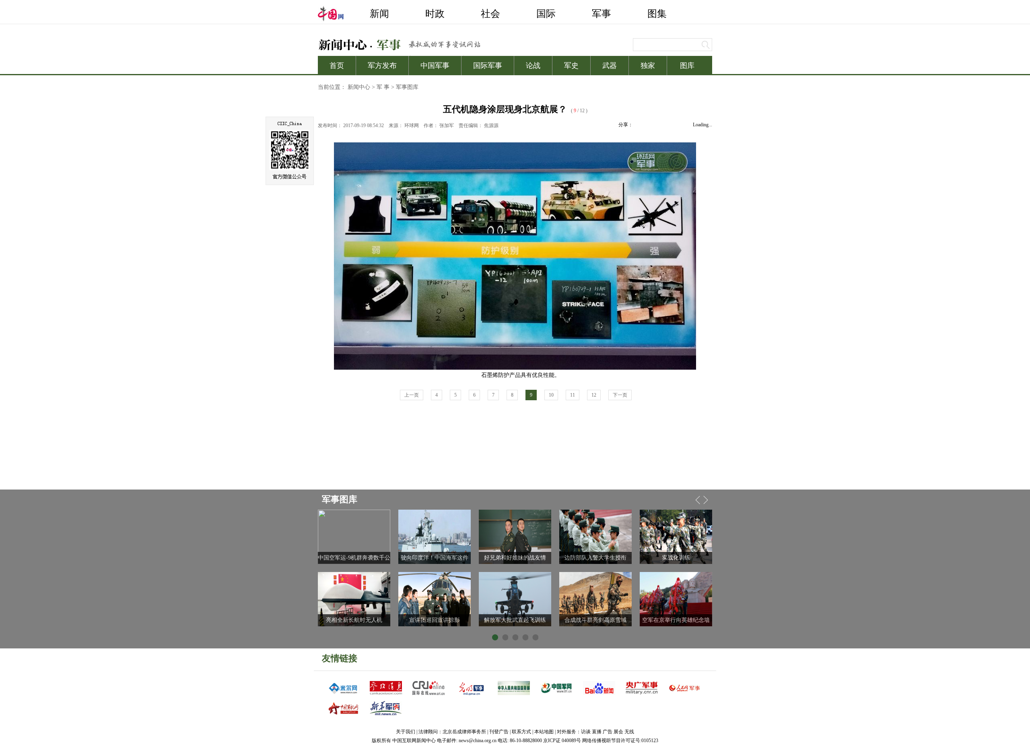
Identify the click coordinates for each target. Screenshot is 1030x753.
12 (593, 395)
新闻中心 (359, 87)
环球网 (411, 125)
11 (572, 395)
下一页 (620, 395)
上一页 (411, 395)
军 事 (383, 87)
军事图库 (407, 87)
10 (551, 395)
